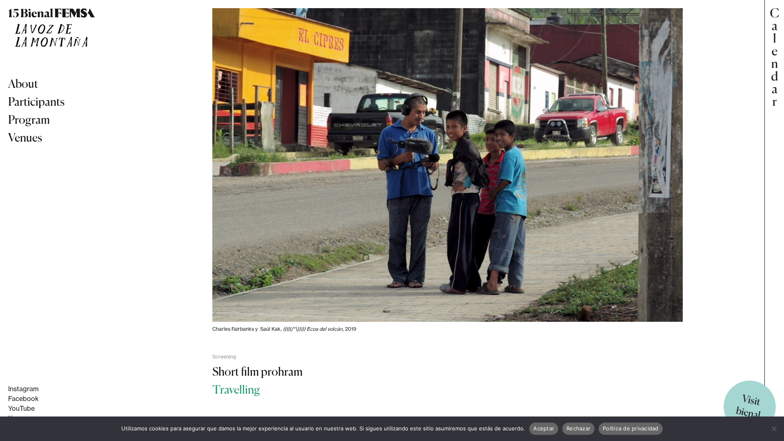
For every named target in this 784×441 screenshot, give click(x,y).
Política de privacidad (631, 428)
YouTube (21, 408)
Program (29, 119)
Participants (36, 101)
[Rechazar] (774, 429)
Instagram (23, 389)
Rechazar (578, 428)
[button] (774, 220)
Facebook (23, 398)
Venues (25, 137)
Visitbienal (748, 407)
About (23, 83)
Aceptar (543, 428)
